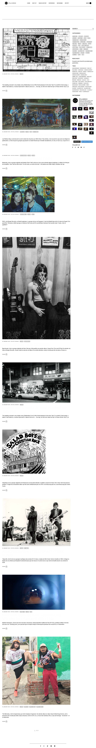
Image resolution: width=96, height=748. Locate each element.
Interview (80, 78)
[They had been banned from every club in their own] (91, 132)
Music (27, 131)
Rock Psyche (88, 86)
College (81, 36)
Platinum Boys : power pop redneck (34, 135)
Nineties (26, 548)
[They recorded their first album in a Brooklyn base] (86, 124)
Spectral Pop (83, 89)
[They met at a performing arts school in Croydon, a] (80, 129)
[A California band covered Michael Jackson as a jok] (86, 108)
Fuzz (89, 38)
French (84, 71)
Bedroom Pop (83, 68)
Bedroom (75, 36)
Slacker (26, 706)
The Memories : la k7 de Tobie (28, 710)
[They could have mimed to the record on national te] (74, 137)
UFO (31, 611)
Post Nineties (88, 81)
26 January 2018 (6, 214)
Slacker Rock (76, 52)
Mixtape (75, 43)
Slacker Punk (40, 706)
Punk (33, 214)
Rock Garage (81, 86)
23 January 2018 (6, 475)
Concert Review (88, 69)
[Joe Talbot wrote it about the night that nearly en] (74, 124)
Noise (33, 155)
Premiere (80, 83)
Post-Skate (82, 47)
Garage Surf (84, 74)
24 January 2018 (6, 404)
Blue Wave (74, 69)
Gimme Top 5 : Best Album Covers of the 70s (34, 410)
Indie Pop (89, 76)
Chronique (80, 69)
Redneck (86, 49)
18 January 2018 (6, 706)
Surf (79, 54)
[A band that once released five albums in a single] (91, 120)
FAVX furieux (13, 218)
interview (89, 41)
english (80, 71)
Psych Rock (27, 341)
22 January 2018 (6, 548)
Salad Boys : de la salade (25, 479)
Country (22, 131)
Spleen (82, 52)
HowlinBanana (82, 76)
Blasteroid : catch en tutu (27, 159)
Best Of (89, 68)
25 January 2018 (6, 341)
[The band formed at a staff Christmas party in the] (74, 129)
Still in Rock (15, 131)
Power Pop (35, 131)
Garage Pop (90, 71)
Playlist (75, 45)
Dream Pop (74, 71)
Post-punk (74, 81)
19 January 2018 (6, 611)
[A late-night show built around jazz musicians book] (86, 129)
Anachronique (75, 68)
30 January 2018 (6, 131)
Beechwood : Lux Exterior (26, 345)
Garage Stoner (76, 74)
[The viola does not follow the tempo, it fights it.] (74, 117)
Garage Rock (23, 155)
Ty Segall (89, 89)
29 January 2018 (6, 155)
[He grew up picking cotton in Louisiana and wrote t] (80, 117)
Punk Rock (74, 86)
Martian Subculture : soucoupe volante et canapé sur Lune (31, 617)
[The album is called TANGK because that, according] (91, 129)
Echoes (74, 38)
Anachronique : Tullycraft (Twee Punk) (33, 553)
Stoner (87, 52)
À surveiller (86, 91)
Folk (85, 38)
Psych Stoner (82, 84)
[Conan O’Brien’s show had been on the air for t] (91, 124)
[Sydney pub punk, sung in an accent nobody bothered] (91, 116)
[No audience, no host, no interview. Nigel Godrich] (91, 108)
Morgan (74, 79)
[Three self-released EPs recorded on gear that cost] (86, 117)
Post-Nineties (85, 45)
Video (80, 91)
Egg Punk (22, 611)
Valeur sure (75, 91)
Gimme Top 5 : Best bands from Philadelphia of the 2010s (29, 79)
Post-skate (81, 81)
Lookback (86, 78)
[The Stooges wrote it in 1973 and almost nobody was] (91, 112)
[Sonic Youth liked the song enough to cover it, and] (80, 108)
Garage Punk (23, 214)
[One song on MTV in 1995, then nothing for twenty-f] (80, 124)
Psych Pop (86, 83)
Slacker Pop (32, 706)
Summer (75, 54)
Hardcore (83, 41)
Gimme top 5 (75, 76)
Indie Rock (74, 78)
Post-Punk (75, 47)
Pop (31, 131)
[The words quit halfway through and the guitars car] (74, 108)
